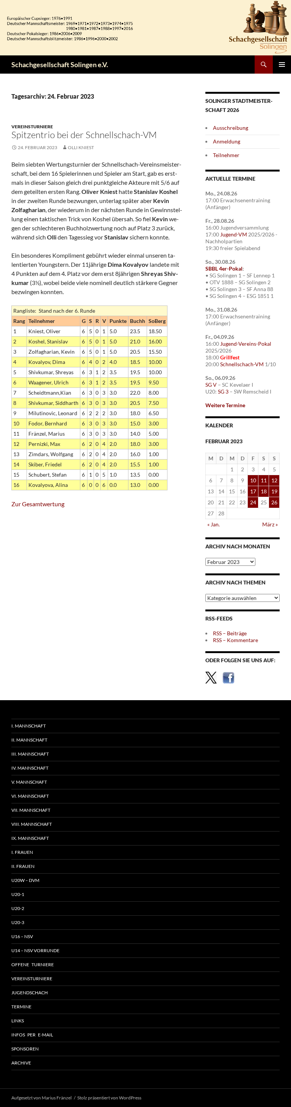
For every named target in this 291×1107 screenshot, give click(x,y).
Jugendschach (29, 992)
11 (264, 480)
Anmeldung (226, 141)
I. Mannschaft (28, 726)
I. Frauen (22, 852)
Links (17, 1021)
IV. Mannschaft (29, 768)
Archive (21, 1063)
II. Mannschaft (29, 740)
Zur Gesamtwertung (37, 503)
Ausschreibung (230, 127)
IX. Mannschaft (30, 838)
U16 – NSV (22, 936)
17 (253, 491)
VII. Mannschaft (30, 810)
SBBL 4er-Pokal (223, 268)
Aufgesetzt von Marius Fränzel (41, 1098)
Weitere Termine (225, 405)
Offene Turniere (32, 964)
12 (274, 480)
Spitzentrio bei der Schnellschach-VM (84, 134)
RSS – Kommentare (235, 640)
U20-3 (17, 922)
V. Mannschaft (29, 782)
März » (270, 524)
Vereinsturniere (32, 126)
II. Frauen (22, 866)
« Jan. (213, 524)
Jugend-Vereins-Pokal (245, 343)
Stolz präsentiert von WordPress (109, 1098)
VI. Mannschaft (30, 796)
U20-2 (17, 908)
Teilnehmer (226, 155)
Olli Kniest (81, 147)
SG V (211, 384)
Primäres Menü (282, 64)
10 (253, 480)
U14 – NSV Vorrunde (35, 950)
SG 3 (223, 391)
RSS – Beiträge (230, 633)
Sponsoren (25, 1049)
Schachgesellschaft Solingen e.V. (59, 64)
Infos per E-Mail (32, 1035)
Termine (21, 1006)
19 (274, 491)
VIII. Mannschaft (31, 824)
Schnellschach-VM (242, 364)
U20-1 (17, 894)
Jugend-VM (233, 234)
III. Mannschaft (30, 754)
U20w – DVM (25, 880)
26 (274, 502)
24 (253, 502)
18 (264, 491)
